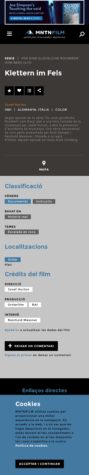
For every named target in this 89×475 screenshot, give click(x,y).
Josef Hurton (15, 104)
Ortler (13, 259)
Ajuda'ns (12, 330)
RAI (35, 304)
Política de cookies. (31, 445)
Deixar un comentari (34, 346)
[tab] (44, 165)
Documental (18, 201)
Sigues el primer (18, 355)
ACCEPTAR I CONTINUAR (39, 464)
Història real (18, 216)
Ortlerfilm (16, 304)
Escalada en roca (22, 232)
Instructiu (44, 201)
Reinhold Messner (22, 320)
